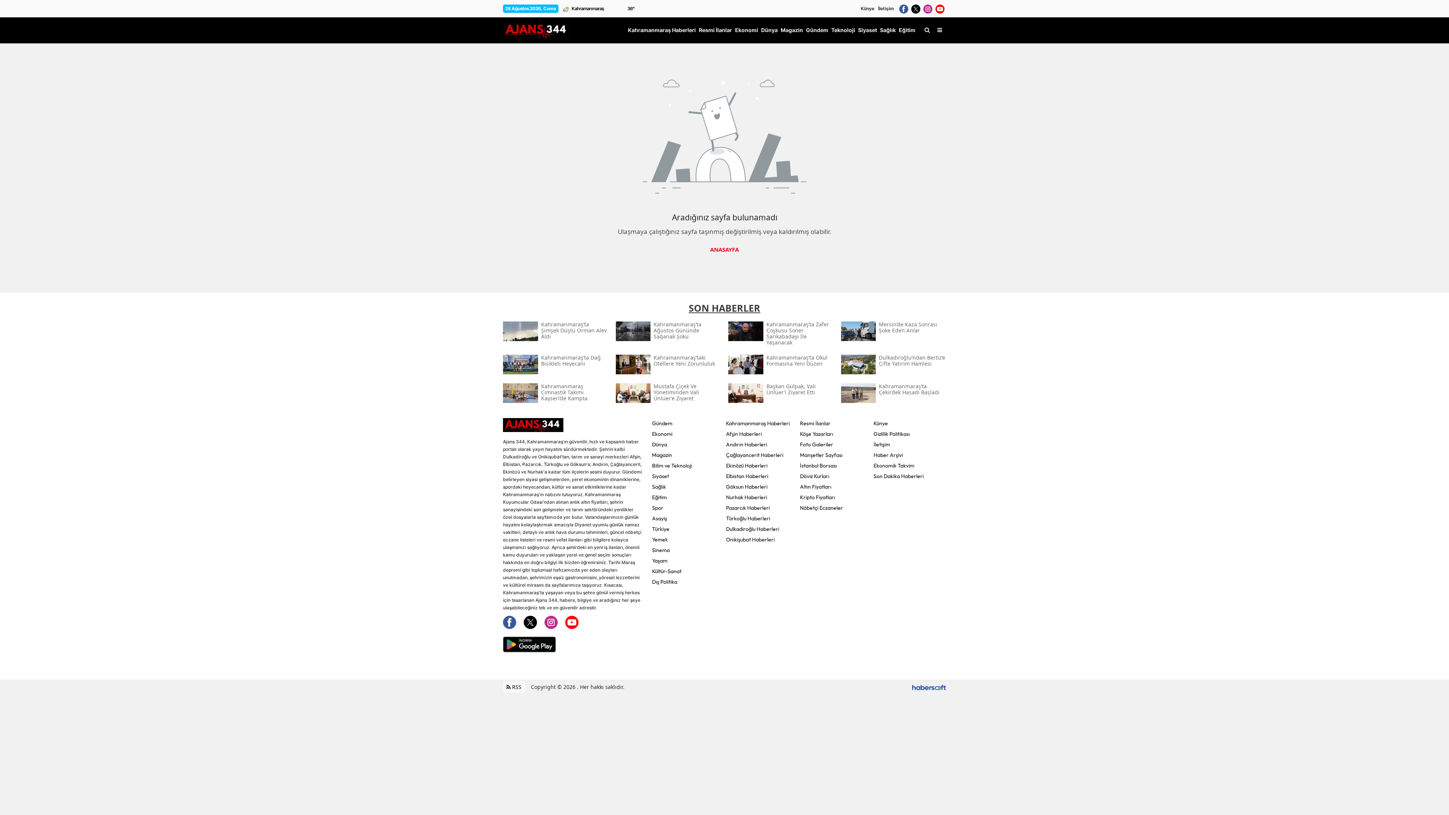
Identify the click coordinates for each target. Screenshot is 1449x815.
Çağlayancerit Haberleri (754, 455)
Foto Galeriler (816, 444)
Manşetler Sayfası (821, 455)
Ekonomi (662, 434)
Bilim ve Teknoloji (672, 465)
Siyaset (660, 476)
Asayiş (659, 518)
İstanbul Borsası (818, 465)
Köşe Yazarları (816, 434)
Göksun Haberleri (747, 486)
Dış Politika (664, 581)
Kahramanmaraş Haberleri (758, 423)
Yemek (660, 539)
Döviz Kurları (814, 476)
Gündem (662, 423)
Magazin (662, 455)
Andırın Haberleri (746, 444)
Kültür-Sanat (666, 571)
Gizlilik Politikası (892, 434)
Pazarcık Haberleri (748, 507)
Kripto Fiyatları (817, 497)
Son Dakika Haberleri (899, 476)
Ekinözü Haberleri (747, 465)
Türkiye (660, 529)
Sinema (661, 550)
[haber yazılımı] (929, 687)
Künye (867, 8)
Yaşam (660, 560)
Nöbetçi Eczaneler (821, 507)
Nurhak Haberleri (746, 497)
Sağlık (659, 486)
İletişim (886, 8)
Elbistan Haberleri (747, 476)
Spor (657, 507)
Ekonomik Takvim (894, 465)
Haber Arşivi (888, 455)
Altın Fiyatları (815, 486)
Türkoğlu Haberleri (748, 518)
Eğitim (659, 497)
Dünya (659, 444)
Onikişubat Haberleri (750, 539)
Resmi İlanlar (815, 423)
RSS (516, 686)
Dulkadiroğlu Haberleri (752, 529)
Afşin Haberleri (744, 434)
